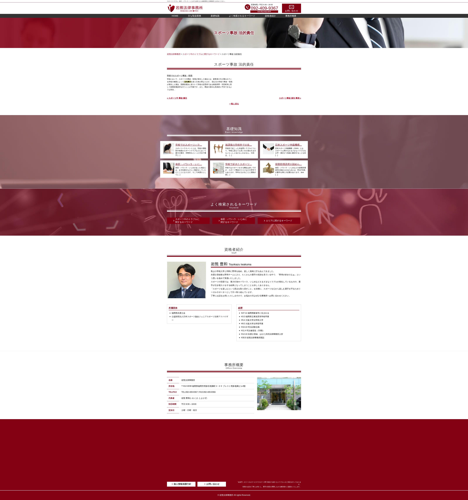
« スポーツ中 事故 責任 (177, 98)
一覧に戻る (234, 104)
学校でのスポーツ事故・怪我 (179, 76)
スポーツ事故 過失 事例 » (290, 98)
